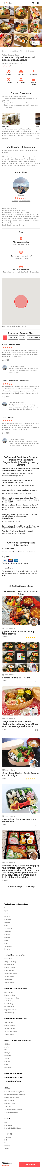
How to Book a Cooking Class (14, 1092)
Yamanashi (8, 946)
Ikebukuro (7, 1056)
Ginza (6, 1064)
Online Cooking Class (11, 1098)
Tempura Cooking (10, 962)
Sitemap (7, 1146)
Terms (6, 1149)
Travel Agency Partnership (13, 1109)
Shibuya (7, 1053)
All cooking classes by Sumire (21, 201)
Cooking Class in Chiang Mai (13, 1077)
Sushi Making (8, 959)
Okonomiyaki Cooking (11, 998)
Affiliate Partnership (11, 1112)
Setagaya (14, 63)
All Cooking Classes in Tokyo (21, 586)
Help (5, 1140)
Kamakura (7, 934)
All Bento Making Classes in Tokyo (21, 887)
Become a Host (9, 1103)
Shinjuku (7, 1044)
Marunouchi (8, 1067)
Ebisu (6, 1050)
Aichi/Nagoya (8, 928)
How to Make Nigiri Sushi (12, 1128)
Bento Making (9, 971)
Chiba (6, 925)
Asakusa (7, 1047)
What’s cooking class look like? (14, 1095)
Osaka (6, 914)
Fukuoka (7, 917)
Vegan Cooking (9, 976)
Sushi (6, 1122)
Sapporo (7, 922)
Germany (13, 337)
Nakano (7, 1061)
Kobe (6, 943)
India (22, 337)
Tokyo (20, 63)
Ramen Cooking (9, 967)
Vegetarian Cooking (10, 973)
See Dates (30, 1164)
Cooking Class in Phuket (12, 1081)
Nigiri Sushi (8, 1125)
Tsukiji (6, 1059)
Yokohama (7, 931)
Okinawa (7, 937)
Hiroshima (7, 949)
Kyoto (6, 911)
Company (7, 1137)
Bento (6, 63)
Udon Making (8, 1004)
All (5, 337)
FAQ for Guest (9, 1100)
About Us (7, 1106)
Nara (6, 940)
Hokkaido (7, 920)
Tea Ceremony (9, 982)
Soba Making (8, 979)
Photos (35, 43)
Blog (5, 1143)
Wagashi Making (9, 965)
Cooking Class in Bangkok (13, 1073)
